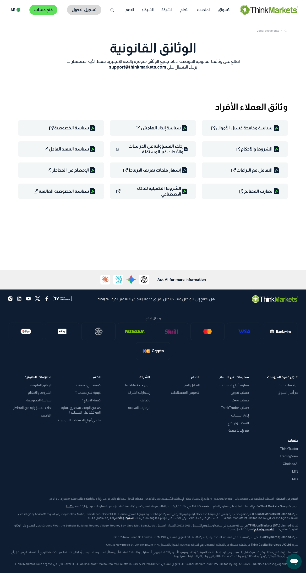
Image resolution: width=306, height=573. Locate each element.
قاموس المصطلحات (185, 392)
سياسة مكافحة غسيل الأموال (244, 128)
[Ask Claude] (105, 280)
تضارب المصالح (258, 191)
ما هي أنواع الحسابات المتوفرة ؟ (79, 420)
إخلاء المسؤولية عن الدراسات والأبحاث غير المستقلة (155, 149)
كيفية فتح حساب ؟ (88, 392)
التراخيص (45, 415)
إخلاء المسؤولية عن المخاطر (32, 408)
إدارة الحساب (240, 415)
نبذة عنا (70, 506)
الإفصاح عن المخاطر (70, 170)
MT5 (295, 471)
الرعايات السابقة (139, 408)
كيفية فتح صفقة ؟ (88, 385)
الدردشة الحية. (108, 299)
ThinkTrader (289, 449)
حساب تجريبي (239, 392)
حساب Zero (240, 400)
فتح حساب (43, 10)
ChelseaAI (290, 464)
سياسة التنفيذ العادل (69, 149)
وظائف (145, 400)
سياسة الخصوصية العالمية (64, 191)
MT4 (295, 479)
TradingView (289, 456)
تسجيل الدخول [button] (84, 10)
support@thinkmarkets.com (137, 67)
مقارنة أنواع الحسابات (234, 385)
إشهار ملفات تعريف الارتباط (154, 170)
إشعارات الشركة (139, 392)
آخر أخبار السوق (288, 392)
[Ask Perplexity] (118, 280)
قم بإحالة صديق (238, 430)
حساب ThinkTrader (235, 408)
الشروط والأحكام (257, 149)
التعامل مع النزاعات (254, 170)
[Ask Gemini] (131, 280)
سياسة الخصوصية (71, 128)
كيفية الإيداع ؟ (91, 400)
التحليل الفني (191, 385)
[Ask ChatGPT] (144, 280)
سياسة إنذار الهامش (161, 128)
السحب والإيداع (238, 423)
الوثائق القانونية (40, 385)
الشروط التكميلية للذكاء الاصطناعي (159, 191)
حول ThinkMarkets (136, 385)
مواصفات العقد (287, 385)
